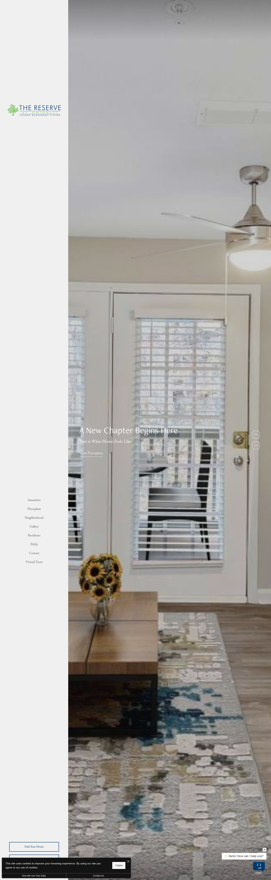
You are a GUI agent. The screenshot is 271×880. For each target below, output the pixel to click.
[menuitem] (34, 500)
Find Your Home (34, 847)
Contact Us (98, 875)
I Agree (119, 865)
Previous (256, 435)
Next (256, 445)
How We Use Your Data (34, 875)
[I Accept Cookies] (128, 862)
